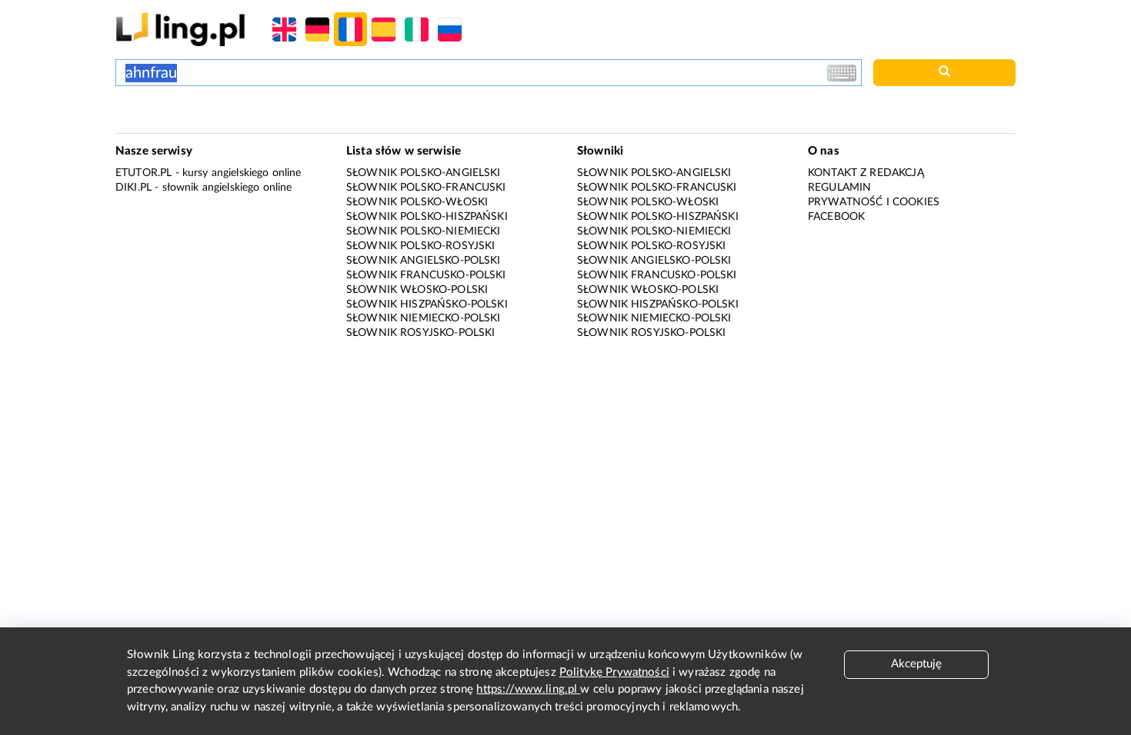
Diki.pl (133, 187)
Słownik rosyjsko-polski (420, 333)
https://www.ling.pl (528, 689)
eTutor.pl (143, 173)
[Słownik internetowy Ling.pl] (180, 29)
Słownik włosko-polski (417, 289)
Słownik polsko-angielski (423, 173)
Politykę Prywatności (614, 672)
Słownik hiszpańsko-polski (427, 304)
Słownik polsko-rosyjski (420, 246)
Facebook (836, 216)
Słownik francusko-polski (426, 275)
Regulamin (839, 187)
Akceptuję (916, 664)
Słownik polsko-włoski (417, 202)
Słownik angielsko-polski (423, 260)
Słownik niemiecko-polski (423, 318)
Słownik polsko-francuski (426, 187)
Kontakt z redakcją (866, 173)
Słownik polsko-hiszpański (427, 216)
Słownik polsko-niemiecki (423, 231)
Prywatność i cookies (873, 202)
